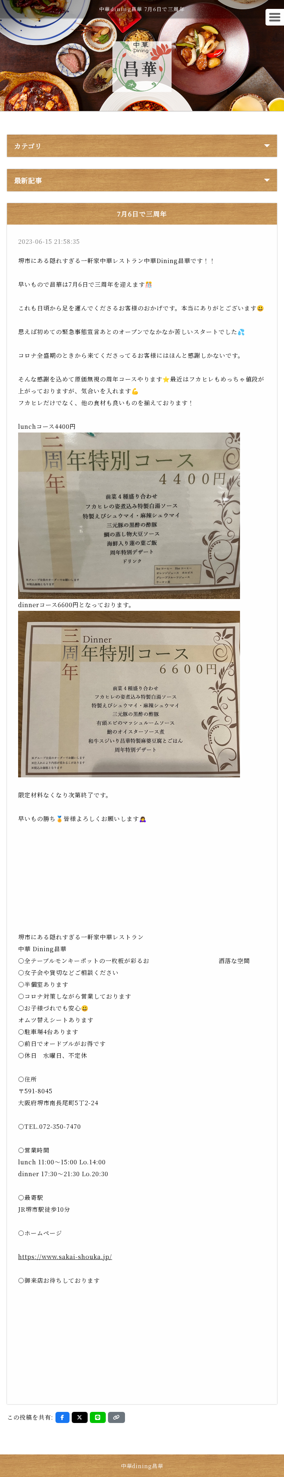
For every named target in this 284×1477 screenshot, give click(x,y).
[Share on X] (80, 1417)
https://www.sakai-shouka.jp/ (65, 1256)
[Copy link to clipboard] (116, 1417)
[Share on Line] (98, 1417)
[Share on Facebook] (62, 1417)
